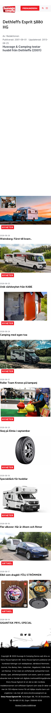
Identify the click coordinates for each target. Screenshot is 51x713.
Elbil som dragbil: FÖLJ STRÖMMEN (20, 575)
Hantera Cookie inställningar (25, 705)
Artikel (7, 563)
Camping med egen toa (13, 335)
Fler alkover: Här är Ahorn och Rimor (21, 527)
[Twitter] (25, 635)
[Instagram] (29, 635)
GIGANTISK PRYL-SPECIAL (16, 623)
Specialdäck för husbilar (14, 479)
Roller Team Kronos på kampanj (18, 383)
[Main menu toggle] (47, 8)
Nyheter (7, 227)
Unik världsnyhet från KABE (16, 287)
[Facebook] (21, 635)
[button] (30, 8)
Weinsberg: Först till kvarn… (16, 239)
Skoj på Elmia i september (15, 431)
